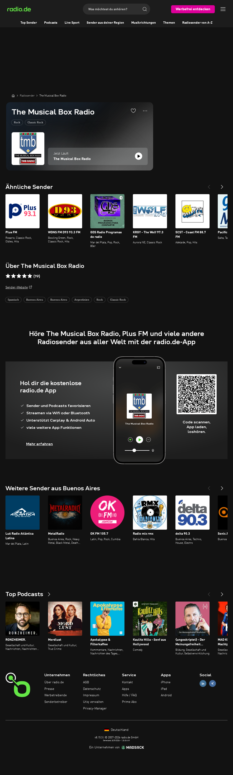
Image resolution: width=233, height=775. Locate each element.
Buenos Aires (34, 300)
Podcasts (50, 22)
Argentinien (81, 300)
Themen (169, 22)
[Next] (222, 185)
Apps (125, 689)
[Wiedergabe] (138, 156)
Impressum (91, 695)
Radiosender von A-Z (197, 22)
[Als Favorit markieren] (133, 110)
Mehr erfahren (39, 444)
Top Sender (28, 22)
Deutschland (119, 730)
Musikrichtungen (143, 22)
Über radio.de (54, 682)
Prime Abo (129, 702)
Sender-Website (16, 287)
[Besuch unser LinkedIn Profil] (203, 683)
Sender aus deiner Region (105, 22)
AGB (86, 682)
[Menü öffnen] (223, 9)
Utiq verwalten (93, 702)
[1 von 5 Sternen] (8, 276)
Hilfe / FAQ (129, 695)
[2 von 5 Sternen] (13, 276)
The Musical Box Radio (72, 159)
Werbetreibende (55, 695)
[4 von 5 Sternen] (24, 276)
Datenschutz (92, 689)
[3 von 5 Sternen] (19, 276)
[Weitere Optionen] (145, 111)
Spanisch (13, 300)
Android (166, 695)
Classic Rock (35, 122)
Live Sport (72, 22)
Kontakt (127, 682)
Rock (17, 122)
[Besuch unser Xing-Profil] (212, 683)
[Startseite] (13, 95)
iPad (164, 689)
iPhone (165, 682)
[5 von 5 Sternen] (30, 276)
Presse (49, 689)
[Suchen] (144, 9)
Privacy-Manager (95, 708)
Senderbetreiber (55, 702)
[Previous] (208, 185)
